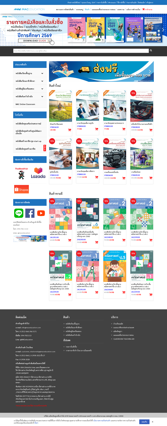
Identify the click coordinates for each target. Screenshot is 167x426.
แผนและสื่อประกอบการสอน (103, 9)
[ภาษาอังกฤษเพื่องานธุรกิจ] (87, 105)
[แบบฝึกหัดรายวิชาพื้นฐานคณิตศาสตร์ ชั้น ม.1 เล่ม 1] (60, 214)
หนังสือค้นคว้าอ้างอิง (73, 335)
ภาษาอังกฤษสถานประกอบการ (114, 123)
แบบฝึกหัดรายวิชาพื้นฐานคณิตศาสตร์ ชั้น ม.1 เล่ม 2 (85, 285)
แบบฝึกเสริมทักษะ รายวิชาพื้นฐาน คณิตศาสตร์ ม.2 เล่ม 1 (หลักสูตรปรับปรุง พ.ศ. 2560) (60, 286)
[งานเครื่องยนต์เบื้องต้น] (114, 154)
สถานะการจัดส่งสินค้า (65, 9)
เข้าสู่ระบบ (149, 2)
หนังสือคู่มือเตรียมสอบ (73, 331)
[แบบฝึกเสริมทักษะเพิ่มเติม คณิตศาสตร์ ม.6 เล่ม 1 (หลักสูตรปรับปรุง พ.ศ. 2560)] (87, 214)
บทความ (120, 9)
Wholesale (112, 2)
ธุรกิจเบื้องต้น (54, 172)
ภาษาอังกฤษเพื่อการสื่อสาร (86, 171)
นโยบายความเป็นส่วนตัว (101, 420)
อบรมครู (79, 9)
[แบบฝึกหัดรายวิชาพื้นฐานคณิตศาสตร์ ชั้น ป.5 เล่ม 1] (114, 266)
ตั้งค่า (36, 423)
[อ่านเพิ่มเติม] (69, 130)
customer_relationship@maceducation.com (38, 351)
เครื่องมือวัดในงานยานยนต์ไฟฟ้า (141, 124)
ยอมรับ (144, 422)
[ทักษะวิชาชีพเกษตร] (60, 106)
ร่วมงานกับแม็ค (131, 2)
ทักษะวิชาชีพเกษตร (56, 124)
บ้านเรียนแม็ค (118, 324)
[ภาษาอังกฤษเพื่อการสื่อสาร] (87, 153)
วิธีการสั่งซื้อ (121, 2)
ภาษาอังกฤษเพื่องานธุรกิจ (85, 123)
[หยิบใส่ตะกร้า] (150, 130)
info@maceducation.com (31, 327)
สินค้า (87, 9)
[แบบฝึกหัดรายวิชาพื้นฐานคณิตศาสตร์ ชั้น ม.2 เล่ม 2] (114, 214)
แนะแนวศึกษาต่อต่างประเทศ (123, 327)
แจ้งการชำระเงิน (133, 9)
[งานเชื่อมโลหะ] (141, 154)
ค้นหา (151, 51)
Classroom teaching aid (123, 339)
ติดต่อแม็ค (141, 2)
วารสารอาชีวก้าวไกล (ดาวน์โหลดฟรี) (79, 350)
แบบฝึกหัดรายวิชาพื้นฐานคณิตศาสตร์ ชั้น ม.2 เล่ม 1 (139, 233)
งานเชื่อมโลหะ (135, 172)
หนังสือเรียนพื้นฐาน (72, 324)
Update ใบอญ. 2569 (88, 2)
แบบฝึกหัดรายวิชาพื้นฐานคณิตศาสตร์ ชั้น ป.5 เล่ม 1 (112, 285)
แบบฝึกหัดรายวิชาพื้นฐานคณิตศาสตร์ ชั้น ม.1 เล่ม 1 (58, 233)
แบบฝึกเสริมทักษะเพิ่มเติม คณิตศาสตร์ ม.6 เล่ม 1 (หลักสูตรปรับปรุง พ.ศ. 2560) (87, 234)
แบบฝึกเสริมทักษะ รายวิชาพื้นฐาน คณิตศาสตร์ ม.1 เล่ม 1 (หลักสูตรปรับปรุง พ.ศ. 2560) (141, 286)
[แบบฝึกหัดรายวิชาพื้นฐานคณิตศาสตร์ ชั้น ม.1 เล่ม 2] (87, 266)
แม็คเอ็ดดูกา (117, 331)
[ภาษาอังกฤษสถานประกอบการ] (114, 105)
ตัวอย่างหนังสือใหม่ (74, 2)
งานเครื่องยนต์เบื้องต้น (111, 172)
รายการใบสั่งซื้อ (102, 2)
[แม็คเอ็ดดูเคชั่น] (29, 9)
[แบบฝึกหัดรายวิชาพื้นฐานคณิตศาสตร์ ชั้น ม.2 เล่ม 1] (141, 214)
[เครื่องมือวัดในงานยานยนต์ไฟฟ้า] (141, 106)
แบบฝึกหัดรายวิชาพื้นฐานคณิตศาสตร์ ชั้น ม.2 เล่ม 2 (112, 233)
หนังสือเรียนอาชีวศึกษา (74, 327)
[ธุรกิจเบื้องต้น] (60, 154)
